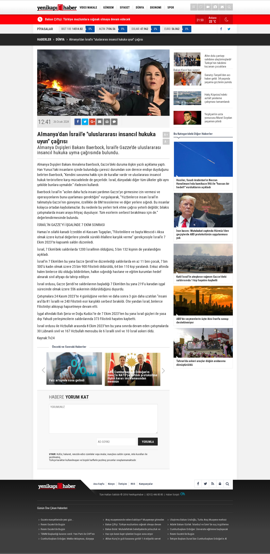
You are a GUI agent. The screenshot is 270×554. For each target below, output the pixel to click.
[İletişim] (222, 7)
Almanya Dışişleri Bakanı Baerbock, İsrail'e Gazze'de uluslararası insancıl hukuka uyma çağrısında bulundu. (99, 150)
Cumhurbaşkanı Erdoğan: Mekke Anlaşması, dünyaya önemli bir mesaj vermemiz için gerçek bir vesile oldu (65, 539)
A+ (166, 135)
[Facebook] (78, 122)
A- (166, 141)
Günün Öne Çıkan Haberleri (52, 508)
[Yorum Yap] (114, 122)
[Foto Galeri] (215, 7)
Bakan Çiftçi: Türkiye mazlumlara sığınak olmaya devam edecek (87, 19)
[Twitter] (85, 122)
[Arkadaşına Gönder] (99, 122)
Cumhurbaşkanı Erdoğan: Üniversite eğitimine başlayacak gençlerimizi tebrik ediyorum (197, 530)
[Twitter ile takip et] (229, 29)
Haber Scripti (172, 494)
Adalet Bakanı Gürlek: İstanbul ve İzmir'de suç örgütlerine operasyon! (197, 525)
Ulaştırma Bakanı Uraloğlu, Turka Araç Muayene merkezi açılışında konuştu (196, 520)
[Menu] (193, 7)
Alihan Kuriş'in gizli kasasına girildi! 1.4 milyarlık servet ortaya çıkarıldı (131, 539)
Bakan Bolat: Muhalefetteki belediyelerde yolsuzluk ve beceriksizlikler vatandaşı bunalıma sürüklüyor (131, 530)
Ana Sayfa (98, 483)
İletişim (122, 483)
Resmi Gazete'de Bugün (53, 524)
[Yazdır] (107, 122)
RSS (133, 483)
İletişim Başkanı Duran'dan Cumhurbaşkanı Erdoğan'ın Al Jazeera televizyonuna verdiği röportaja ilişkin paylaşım (196, 539)
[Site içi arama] (229, 7)
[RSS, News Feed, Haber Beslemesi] (212, 483)
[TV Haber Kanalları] (200, 7)
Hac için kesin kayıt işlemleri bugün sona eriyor (129, 533)
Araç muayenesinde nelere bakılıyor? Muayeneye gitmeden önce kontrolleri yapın (133, 520)
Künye (111, 483)
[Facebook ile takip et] (221, 29)
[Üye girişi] (220, 483)
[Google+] (92, 122)
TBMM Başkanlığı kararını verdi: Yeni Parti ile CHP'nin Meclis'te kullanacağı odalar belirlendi (66, 534)
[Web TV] (208, 7)
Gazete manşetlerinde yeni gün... (57, 519)
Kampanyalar (146, 483)
